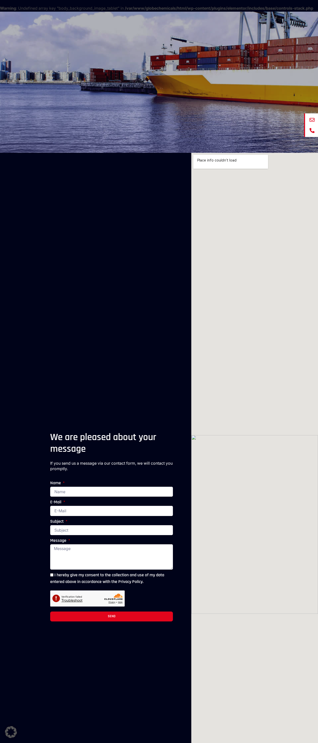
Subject (57, 521)
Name (56, 483)
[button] (11, 732)
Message (58, 541)
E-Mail (56, 502)
